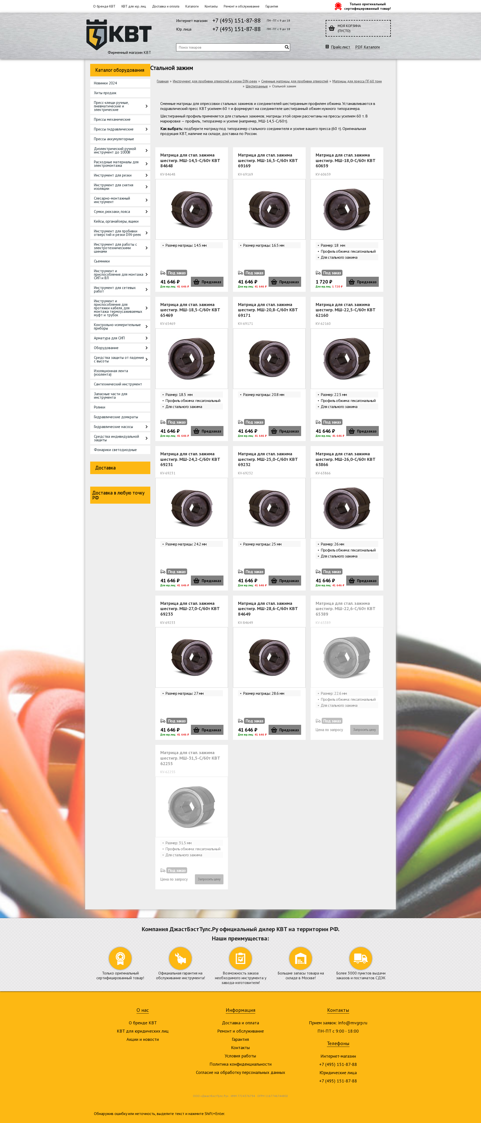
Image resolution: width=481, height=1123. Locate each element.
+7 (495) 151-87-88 (236, 20)
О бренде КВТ (104, 6)
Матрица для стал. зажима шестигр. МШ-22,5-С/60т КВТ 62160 (345, 310)
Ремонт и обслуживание (242, 6)
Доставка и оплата (166, 6)
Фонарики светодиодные (115, 449)
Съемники (102, 261)
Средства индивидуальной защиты (116, 438)
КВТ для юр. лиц (134, 6)
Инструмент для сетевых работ (115, 289)
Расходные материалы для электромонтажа (116, 164)
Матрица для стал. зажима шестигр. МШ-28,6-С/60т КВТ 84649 (268, 608)
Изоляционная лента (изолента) (111, 372)
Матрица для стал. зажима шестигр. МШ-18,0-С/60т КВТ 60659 (345, 160)
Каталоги (191, 6)
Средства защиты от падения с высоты (119, 359)
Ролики (99, 407)
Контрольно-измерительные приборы (117, 326)
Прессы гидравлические (114, 129)
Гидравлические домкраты (116, 416)
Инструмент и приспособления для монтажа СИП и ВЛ (118, 274)
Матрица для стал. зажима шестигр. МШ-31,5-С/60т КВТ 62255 (190, 758)
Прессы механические (112, 119)
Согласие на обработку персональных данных (240, 1072)
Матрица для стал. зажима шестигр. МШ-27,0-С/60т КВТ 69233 (189, 608)
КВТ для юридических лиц (143, 1031)
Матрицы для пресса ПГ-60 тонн (357, 81)
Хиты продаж (105, 92)
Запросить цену (364, 730)
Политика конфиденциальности (240, 1064)
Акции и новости (143, 1039)
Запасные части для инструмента (110, 395)
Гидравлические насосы (113, 426)
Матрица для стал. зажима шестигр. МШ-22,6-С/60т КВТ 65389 (345, 608)
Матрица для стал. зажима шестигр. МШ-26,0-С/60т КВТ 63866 (345, 459)
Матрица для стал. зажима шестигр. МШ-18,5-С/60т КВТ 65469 (190, 310)
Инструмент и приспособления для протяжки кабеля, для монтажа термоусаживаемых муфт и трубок (118, 308)
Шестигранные (257, 86)
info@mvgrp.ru (352, 1023)
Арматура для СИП (109, 338)
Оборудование (106, 347)
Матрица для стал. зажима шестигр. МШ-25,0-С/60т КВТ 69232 (268, 459)
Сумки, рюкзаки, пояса (112, 211)
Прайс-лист (340, 47)
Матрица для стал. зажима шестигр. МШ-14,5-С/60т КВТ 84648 (190, 160)
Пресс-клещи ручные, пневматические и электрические (111, 106)
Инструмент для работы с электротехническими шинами (115, 248)
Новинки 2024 (105, 83)
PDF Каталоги (367, 47)
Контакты (211, 6)
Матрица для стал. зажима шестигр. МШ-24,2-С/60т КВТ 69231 (190, 459)
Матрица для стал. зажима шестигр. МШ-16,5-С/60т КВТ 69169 (268, 160)
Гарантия (272, 6)
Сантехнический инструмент (118, 384)
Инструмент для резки (113, 175)
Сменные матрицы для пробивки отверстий (294, 81)
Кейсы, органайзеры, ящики (116, 221)
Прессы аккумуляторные (114, 138)
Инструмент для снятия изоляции (113, 187)
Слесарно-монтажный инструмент (112, 200)
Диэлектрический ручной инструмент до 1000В (115, 150)
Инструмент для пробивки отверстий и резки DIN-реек (117, 233)
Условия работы (240, 1056)
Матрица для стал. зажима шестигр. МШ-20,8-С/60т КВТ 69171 (268, 310)
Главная (163, 81)
